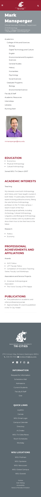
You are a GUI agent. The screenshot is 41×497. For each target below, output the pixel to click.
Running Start (10, 109)
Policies (20, 480)
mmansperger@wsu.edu (15, 141)
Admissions (20, 383)
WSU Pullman (20, 457)
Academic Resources (13, 97)
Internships (9, 101)
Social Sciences (15, 79)
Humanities (13, 71)
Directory (20, 426)
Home (7, 30)
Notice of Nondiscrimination (20, 487)
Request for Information (20, 375)
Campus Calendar (20, 422)
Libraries (8, 105)
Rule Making (20, 483)
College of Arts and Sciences (20, 30)
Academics (9, 39)
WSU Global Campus (20, 470)
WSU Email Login (20, 418)
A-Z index (20, 431)
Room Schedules (20, 439)
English (12, 53)
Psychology (13, 75)
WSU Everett (20, 474)
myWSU (20, 410)
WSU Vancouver (20, 465)
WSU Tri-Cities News (20, 435)
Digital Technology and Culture (21, 50)
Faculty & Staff (11, 31)
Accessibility (20, 485)
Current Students (20, 387)
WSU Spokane (20, 461)
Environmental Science (18, 90)
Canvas (20, 414)
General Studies (15, 64)
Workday (20, 443)
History (12, 68)
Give (20, 396)
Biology (12, 46)
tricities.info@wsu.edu (27, 357)
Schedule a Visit (20, 379)
